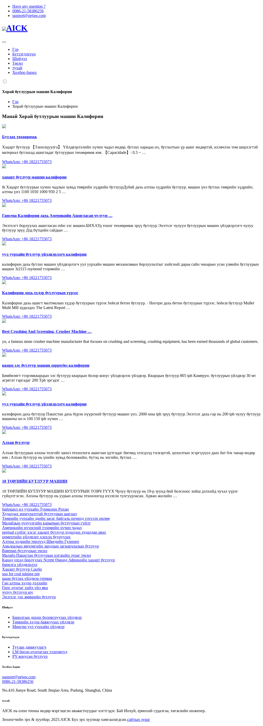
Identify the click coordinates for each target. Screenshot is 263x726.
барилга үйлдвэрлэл (19, 564)
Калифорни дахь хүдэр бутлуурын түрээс (40, 293)
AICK (16, 28)
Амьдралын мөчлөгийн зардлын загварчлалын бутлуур (50, 546)
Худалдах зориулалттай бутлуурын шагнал (39, 514)
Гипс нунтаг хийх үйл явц (25, 587)
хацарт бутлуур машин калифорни (34, 177)
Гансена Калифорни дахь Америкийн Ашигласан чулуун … (57, 215)
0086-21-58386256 (28, 11)
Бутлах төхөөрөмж (19, 137)
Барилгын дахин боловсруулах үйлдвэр (47, 617)
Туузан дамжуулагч (29, 647)
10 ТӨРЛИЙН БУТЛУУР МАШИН (34, 481)
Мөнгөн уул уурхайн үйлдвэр (38, 626)
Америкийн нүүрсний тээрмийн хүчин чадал (42, 527)
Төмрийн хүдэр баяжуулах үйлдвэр (43, 622)
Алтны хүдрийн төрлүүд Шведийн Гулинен (40, 541)
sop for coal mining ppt (21, 574)
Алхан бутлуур (16, 442)
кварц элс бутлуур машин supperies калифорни (45, 365)
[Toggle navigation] (4, 42)
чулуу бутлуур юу (17, 592)
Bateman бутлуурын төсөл (24, 551)
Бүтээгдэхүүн (24, 54)
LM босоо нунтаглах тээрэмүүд (39, 652)
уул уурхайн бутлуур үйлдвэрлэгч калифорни (44, 254)
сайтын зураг (138, 719)
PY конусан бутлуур (30, 656)
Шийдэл (19, 58)
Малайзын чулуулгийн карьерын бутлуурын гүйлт (46, 523)
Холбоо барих (24, 72)
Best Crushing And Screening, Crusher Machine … (47, 331)
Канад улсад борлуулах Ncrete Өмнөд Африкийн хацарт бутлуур (58, 560)
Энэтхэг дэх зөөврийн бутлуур (29, 597)
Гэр (15, 49)
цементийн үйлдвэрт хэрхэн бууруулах (36, 537)
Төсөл (17, 63)
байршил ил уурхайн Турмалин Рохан (35, 509)
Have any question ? (28, 6)
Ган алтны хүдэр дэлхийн (24, 583)
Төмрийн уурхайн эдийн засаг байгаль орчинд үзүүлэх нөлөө (56, 518)
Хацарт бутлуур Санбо (22, 569)
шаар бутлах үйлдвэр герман (27, 578)
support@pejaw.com (29, 15)
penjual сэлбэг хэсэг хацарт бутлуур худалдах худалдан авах (54, 532)
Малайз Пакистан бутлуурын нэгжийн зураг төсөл (46, 555)
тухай (17, 68)
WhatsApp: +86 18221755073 (27, 162)
